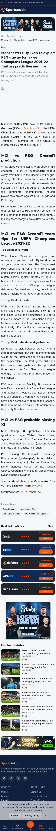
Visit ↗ (46, 539)
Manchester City (28, 509)
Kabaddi (5, 800)
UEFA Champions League (36, 514)
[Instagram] (18, 778)
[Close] (45, 816)
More (50, 526)
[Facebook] (4, 778)
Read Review (46, 534)
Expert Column (9, 509)
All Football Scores (34, 2)
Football (11, 36)
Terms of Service (38, 796)
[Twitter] (11, 778)
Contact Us (35, 792)
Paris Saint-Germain (12, 514)
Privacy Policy (37, 800)
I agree (15, 815)
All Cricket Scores (12, 2)
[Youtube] (25, 778)
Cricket (4, 792)
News (21, 36)
